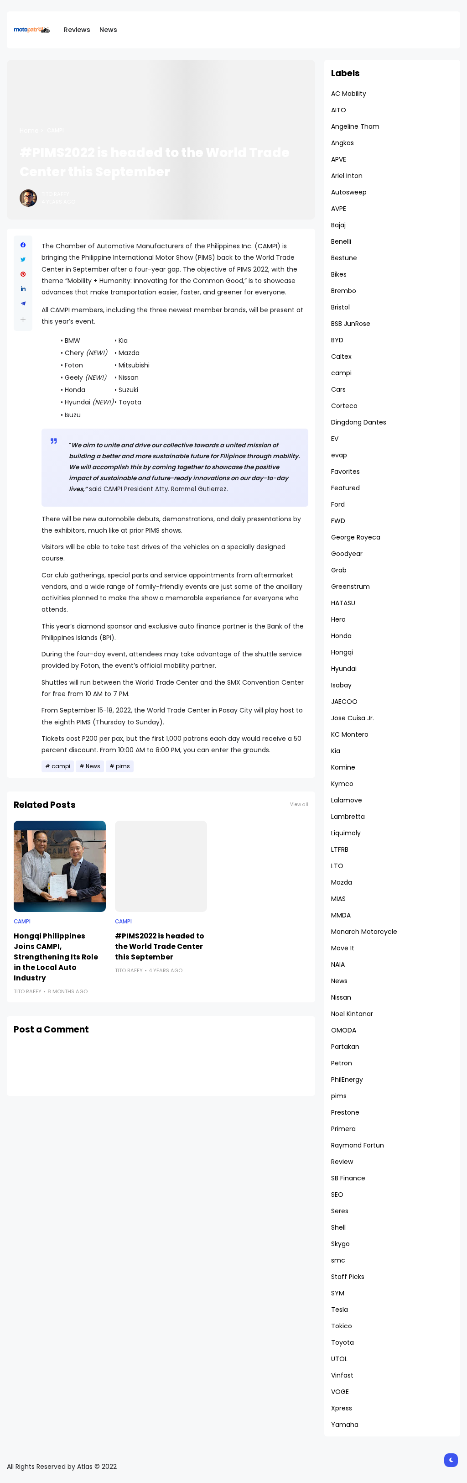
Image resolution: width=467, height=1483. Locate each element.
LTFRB (339, 849)
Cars (338, 389)
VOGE (340, 1391)
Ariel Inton (347, 175)
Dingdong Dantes (358, 422)
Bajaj (338, 225)
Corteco (344, 405)
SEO (337, 1194)
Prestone (345, 1112)
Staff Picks (347, 1276)
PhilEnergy (347, 1079)
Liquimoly (346, 833)
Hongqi (342, 652)
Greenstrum (350, 586)
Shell (338, 1227)
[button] (23, 319)
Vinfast (342, 1375)
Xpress (341, 1408)
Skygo (340, 1243)
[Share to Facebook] (23, 245)
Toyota (342, 1342)
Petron (341, 1063)
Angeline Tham (355, 126)
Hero (338, 619)
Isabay (341, 685)
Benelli (341, 241)
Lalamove (346, 800)
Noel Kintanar (352, 1013)
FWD (338, 520)
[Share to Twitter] (23, 259)
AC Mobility (348, 93)
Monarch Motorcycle (364, 931)
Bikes (339, 274)
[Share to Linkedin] (23, 289)
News (108, 29)
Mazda (341, 882)
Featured (345, 488)
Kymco (342, 783)
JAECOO (344, 701)
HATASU (343, 603)
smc (338, 1260)
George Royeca (355, 537)
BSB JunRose (350, 323)
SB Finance (348, 1178)
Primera (343, 1128)
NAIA (338, 964)
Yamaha (344, 1424)
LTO (337, 865)
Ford (338, 504)
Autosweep (349, 192)
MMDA (341, 915)
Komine (343, 767)
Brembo (343, 290)
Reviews (77, 29)
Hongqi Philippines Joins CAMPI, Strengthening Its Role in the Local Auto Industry (56, 957)
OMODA (343, 1030)
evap (339, 455)
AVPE (338, 208)
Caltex (341, 356)
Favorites (345, 471)
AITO (338, 110)
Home (29, 130)
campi (55, 130)
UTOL (339, 1358)
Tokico (341, 1326)
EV (334, 438)
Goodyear (347, 553)
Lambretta (348, 816)
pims (123, 766)
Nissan (341, 997)
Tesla (339, 1309)
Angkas (342, 142)
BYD (337, 340)
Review (342, 1161)
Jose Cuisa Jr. (352, 718)
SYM (337, 1293)
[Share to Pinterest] (23, 274)
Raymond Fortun (357, 1145)
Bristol (340, 307)
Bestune (344, 257)
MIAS (338, 898)
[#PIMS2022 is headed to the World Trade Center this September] (161, 866)
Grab (339, 570)
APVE (338, 159)
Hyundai (344, 668)
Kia (335, 750)
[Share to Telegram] (23, 303)
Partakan (345, 1046)
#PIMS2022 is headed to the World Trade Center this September (159, 946)
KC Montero (349, 734)
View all (299, 804)
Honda (341, 635)
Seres (339, 1211)
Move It (342, 948)
